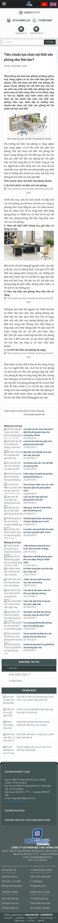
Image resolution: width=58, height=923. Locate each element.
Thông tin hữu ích (10, 903)
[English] (53, 4)
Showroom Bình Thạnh (17, 772)
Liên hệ (41, 920)
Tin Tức (13, 668)
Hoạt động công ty (20, 674)
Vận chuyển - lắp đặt (39, 908)
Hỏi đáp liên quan (38, 886)
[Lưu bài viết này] (51, 69)
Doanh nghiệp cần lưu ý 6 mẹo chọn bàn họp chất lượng (34, 748)
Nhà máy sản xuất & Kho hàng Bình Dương (27, 820)
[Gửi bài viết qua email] (41, 69)
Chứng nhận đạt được (12, 886)
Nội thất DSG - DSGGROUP (39, 915)
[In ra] (46, 69)
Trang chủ (7, 918)
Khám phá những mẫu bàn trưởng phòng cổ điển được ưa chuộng (33, 723)
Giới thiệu (20, 918)
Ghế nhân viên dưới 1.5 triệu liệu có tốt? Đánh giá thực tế (35, 736)
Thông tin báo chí (10, 908)
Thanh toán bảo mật (40, 903)
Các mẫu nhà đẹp (10, 898)
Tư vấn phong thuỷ (39, 898)
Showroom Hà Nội (15, 810)
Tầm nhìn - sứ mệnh (11, 881)
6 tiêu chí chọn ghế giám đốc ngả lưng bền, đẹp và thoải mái (35, 711)
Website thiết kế (36, 33)
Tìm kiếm (50, 42)
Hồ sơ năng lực (21, 20)
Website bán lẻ (21, 33)
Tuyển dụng (45, 20)
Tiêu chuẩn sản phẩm (40, 876)
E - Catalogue (36, 881)
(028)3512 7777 (32, 12)
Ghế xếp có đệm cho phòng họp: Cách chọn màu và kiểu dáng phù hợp (35, 698)
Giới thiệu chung (9, 876)
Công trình (32, 918)
